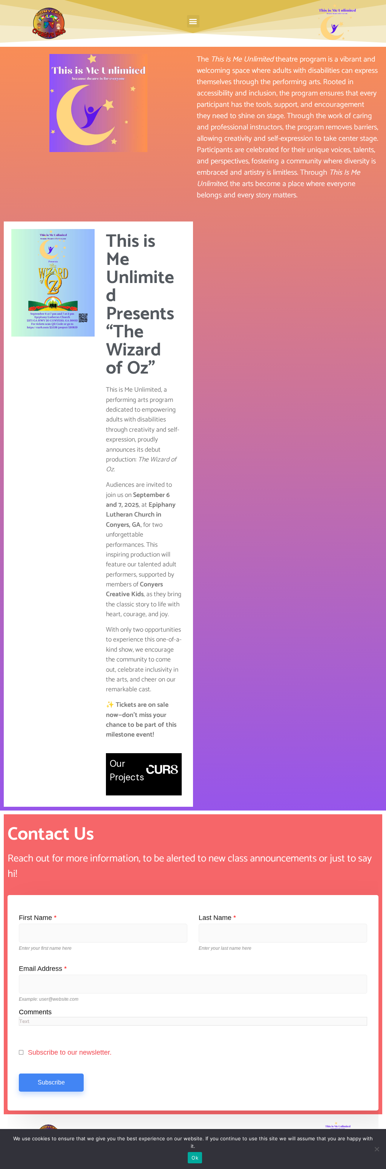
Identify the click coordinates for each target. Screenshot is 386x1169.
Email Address (43, 968)
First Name (38, 917)
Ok (194, 1158)
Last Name (217, 917)
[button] (193, 21)
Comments (35, 1011)
